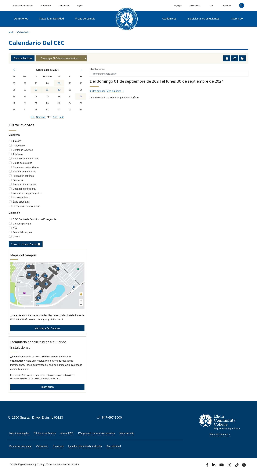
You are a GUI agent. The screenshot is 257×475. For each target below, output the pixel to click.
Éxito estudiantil (21, 202)
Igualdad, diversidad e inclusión (85, 446)
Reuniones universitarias (26, 167)
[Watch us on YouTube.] (222, 465)
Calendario (23, 32)
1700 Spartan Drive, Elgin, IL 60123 (37, 417)
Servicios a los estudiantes (203, 18)
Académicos (169, 18)
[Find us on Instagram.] (244, 465)
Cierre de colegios (22, 163)
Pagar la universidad (51, 18)
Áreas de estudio (85, 18)
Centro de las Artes (23, 150)
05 (59, 83)
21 (81, 96)
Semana (41, 117)
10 (36, 90)
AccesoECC (195, 5)
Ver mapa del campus (47, 328)
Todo (61, 117)
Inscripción (47, 387)
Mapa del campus (219, 434)
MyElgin (178, 5)
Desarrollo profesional (24, 189)
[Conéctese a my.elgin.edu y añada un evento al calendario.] (226, 58)
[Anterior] (14, 70)
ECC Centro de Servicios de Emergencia (34, 219)
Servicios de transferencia (26, 206)
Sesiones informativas (24, 184)
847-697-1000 (112, 417)
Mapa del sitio (126, 433)
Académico (19, 145)
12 (59, 90)
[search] (241, 6)
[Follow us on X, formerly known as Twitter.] (230, 465)
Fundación (46, 5)
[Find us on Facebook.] (207, 465)
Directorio (226, 5)
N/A (15, 228)
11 (47, 90)
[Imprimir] (242, 58)
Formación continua (23, 176)
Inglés (80, 5)
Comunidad (64, 5)
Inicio (11, 32)
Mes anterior (98, 91)
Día (33, 117)
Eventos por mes (23, 58)
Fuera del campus (22, 232)
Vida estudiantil (21, 197)
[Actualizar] (234, 58)
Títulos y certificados (45, 433)
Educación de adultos (23, 5)
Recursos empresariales (26, 158)
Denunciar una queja (20, 446)
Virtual (16, 236)
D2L (211, 5)
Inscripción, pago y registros (27, 193)
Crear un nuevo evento (24, 244)
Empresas (58, 446)
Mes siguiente (114, 91)
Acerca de (237, 18)
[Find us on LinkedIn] (214, 465)
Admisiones (21, 18)
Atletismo (18, 154)
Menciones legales (19, 433)
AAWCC (17, 141)
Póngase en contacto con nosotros (96, 433)
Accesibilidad (113, 446)
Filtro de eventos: (97, 69)
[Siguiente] (81, 70)
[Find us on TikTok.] (237, 465)
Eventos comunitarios (24, 171)
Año (55, 117)
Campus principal (22, 223)
